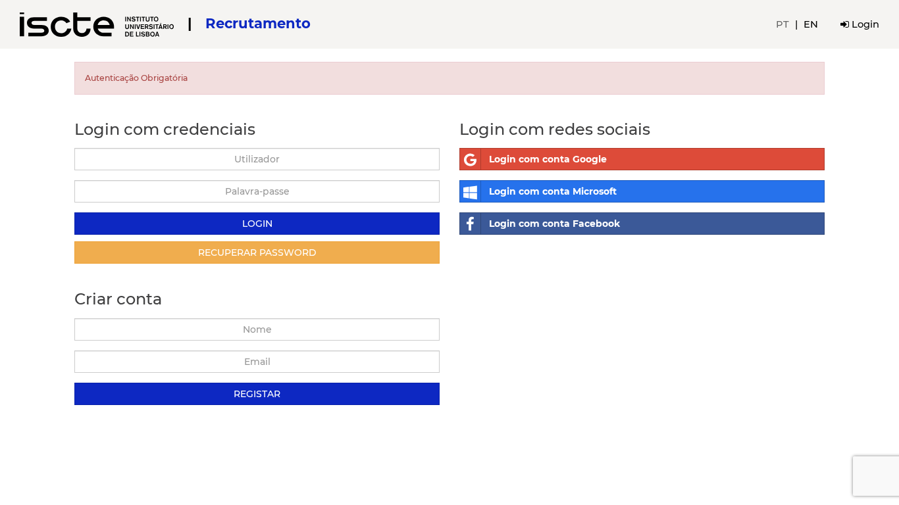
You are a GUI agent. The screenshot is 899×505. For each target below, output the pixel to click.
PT (782, 24)
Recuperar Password (257, 252)
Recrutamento (258, 23)
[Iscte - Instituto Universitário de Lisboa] (99, 23)
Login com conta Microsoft (553, 191)
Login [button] (864, 24)
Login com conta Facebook (554, 223)
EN (811, 24)
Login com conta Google (548, 159)
